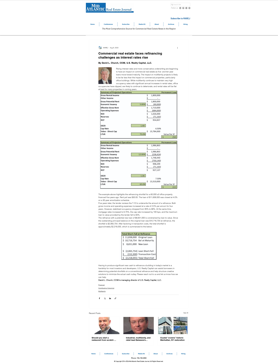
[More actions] (177, 47)
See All (185, 313)
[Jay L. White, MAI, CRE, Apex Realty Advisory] (138, 325)
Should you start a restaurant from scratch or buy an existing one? (104, 339)
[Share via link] (115, 298)
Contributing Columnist (106, 288)
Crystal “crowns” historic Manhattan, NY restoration (172, 339)
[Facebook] (183, 8)
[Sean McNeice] (104, 325)
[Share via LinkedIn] (110, 298)
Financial (101, 285)
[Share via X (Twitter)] (105, 298)
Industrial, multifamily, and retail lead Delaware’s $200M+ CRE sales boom (138, 339)
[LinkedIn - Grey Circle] (180, 8)
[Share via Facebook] (99, 298)
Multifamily (102, 291)
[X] (186, 8)
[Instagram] (189, 8)
